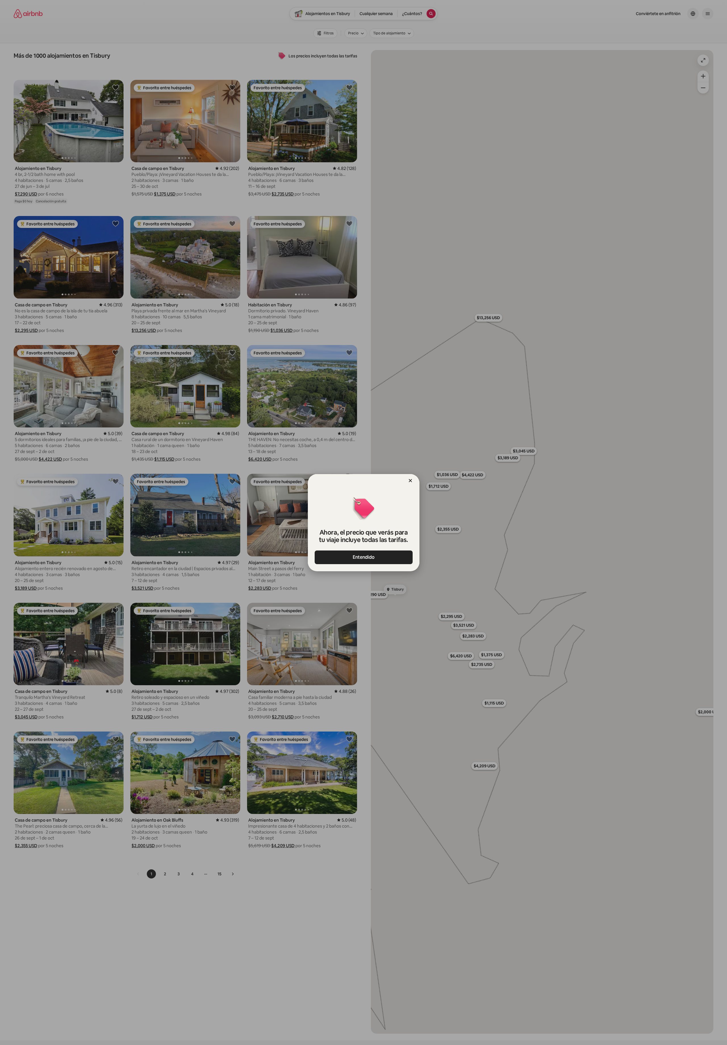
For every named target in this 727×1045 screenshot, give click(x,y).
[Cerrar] (410, 480)
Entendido (364, 557)
